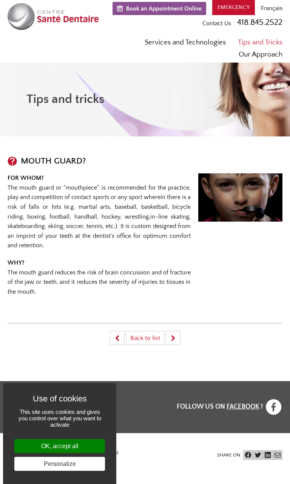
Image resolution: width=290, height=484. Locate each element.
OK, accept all (60, 446)
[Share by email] (277, 455)
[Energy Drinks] (117, 338)
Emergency (234, 7)
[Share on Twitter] (258, 455)
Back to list (145, 338)
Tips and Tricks (260, 42)
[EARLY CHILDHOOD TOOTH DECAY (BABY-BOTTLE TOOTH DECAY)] (173, 338)
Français (271, 8)
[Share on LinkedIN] (268, 455)
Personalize (60, 464)
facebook (243, 406)
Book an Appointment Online (163, 8)
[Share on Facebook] (248, 455)
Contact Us (216, 23)
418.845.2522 (259, 22)
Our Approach (260, 54)
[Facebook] (273, 406)
